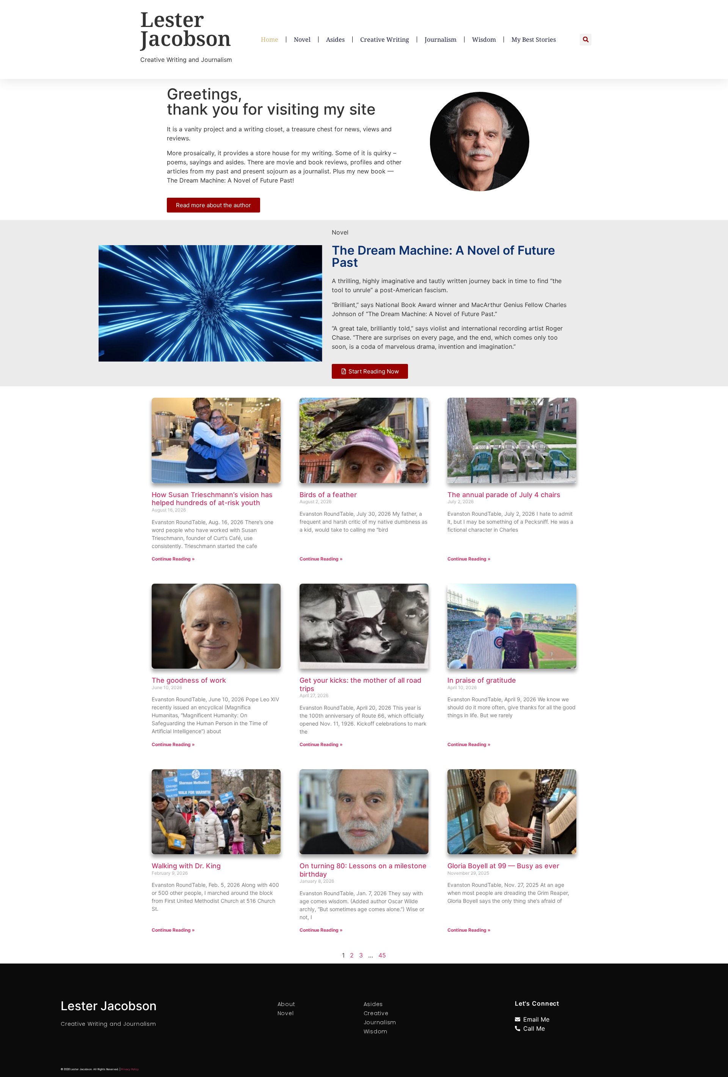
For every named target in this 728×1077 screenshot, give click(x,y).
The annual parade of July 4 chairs (503, 495)
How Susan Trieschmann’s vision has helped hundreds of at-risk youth (212, 499)
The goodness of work (189, 680)
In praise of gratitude (481, 680)
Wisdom (484, 39)
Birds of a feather (328, 495)
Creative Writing (384, 39)
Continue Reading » (173, 559)
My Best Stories (533, 39)
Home (269, 39)
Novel (302, 39)
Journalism (441, 39)
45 (382, 955)
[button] (586, 40)
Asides (335, 39)
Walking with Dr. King (186, 866)
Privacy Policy (130, 1069)
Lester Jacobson (185, 28)
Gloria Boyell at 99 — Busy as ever (503, 866)
